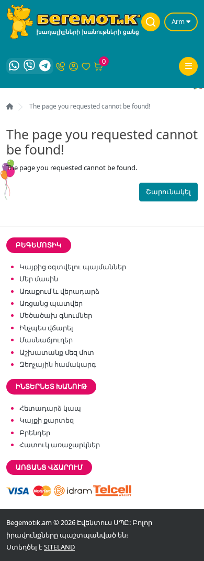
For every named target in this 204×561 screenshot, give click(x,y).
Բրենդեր (34, 432)
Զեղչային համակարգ (57, 364)
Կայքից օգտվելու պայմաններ (72, 266)
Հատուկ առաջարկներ (59, 444)
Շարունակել (168, 191)
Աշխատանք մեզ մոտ (56, 352)
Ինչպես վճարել (46, 327)
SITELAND (59, 547)
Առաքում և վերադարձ (59, 291)
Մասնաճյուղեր (46, 339)
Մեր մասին (38, 278)
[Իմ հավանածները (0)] (86, 65)
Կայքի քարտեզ (46, 420)
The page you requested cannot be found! (89, 106)
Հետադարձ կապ (50, 408)
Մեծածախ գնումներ (55, 315)
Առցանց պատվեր (51, 303)
